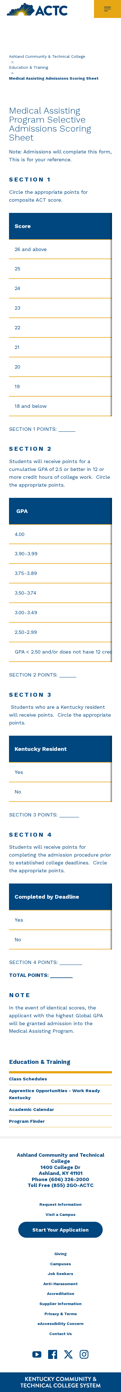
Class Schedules (28, 1079)
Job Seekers (60, 1273)
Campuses (60, 1264)
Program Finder (27, 1121)
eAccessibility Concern (60, 1323)
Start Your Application (60, 1230)
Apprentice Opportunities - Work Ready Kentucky (54, 1094)
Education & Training (28, 67)
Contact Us (60, 1333)
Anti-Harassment (60, 1283)
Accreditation (60, 1293)
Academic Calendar (31, 1109)
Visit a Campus (60, 1214)
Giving (60, 1253)
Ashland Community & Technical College (47, 56)
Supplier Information (60, 1303)
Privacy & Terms (60, 1314)
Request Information (60, 1204)
